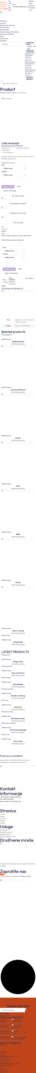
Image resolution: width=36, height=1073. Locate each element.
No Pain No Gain (18, 718)
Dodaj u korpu (8, 187)
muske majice (22, 236)
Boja (3, 165)
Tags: (3, 233)
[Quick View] (2, 337)
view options (29, 278)
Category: (4, 229)
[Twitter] (16, 188)
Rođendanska (18, 341)
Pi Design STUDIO (25, 876)
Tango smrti (28, 55)
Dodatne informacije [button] (12, 288)
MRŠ (18, 534)
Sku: (2, 227)
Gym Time (18, 741)
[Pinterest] (17, 188)
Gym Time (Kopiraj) (18, 730)
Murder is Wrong (18, 696)
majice (3, 236)
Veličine (4, 171)
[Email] (18, 188)
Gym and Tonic (29, 72)
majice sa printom (12, 236)
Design (29, 46)
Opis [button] (3, 286)
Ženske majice (11, 93)
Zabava (3, 231)
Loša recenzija (29, 64)
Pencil (17, 438)
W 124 (18, 582)
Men (34, 46)
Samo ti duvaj (18, 631)
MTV (18, 486)
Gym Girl (18, 707)
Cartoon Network (18, 390)
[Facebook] (14, 188)
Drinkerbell (18, 642)
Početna (2, 93)
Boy (28, 48)
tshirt (29, 236)
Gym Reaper (18, 684)
